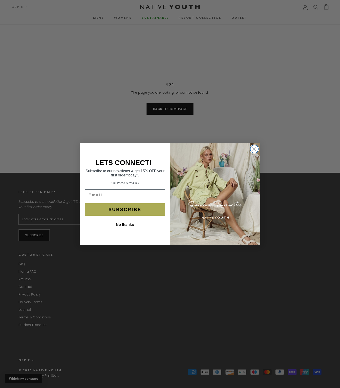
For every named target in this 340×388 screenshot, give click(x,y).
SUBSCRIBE (124, 209)
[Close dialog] (254, 149)
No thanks (125, 225)
